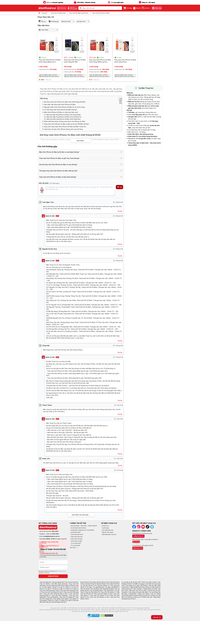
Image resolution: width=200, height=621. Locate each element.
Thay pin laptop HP (45, 582)
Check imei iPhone (144, 594)
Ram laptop (65, 599)
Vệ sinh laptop (46, 587)
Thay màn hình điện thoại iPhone (78, 13)
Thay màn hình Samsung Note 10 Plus (56, 594)
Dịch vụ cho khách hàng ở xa (50, 545)
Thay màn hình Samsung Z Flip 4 (49, 590)
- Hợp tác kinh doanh (107, 532)
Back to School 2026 (135, 595)
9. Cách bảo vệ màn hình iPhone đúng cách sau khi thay (62, 129)
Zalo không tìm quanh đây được (138, 592)
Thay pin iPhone (45, 584)
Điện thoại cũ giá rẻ (63, 585)
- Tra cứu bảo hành (75, 543)
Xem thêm (73, 547)
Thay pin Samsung (51, 585)
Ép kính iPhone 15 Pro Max (88, 582)
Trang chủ (44, 13)
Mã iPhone (144, 585)
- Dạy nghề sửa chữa (107, 530)
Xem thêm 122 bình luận (80, 515)
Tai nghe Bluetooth (98, 587)
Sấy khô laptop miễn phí (59, 602)
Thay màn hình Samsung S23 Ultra (52, 592)
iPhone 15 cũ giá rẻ (53, 600)
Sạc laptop (73, 599)
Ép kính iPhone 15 (91, 584)
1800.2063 (55, 534)
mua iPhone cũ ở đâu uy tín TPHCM (135, 597)
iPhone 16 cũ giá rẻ (66, 600)
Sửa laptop (57, 599)
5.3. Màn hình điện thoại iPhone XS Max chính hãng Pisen (62, 119)
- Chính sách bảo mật (76, 536)
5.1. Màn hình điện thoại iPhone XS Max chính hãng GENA (62, 114)
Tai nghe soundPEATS (112, 587)
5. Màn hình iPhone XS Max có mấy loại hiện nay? (60, 112)
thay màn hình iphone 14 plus (103, 594)
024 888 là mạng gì (138, 584)
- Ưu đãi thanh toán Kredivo (78, 528)
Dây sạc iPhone (85, 589)
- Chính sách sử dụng (76, 539)
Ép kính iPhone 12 (103, 585)
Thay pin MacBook (52, 597)
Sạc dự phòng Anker (96, 590)
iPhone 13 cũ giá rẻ (58, 589)
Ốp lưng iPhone (109, 590)
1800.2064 (55, 531)
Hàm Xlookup (137, 589)
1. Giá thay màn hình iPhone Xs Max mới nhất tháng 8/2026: (63, 102)
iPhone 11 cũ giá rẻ (72, 587)
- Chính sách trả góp (76, 541)
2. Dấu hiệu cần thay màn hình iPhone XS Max (59, 104)
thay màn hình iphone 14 (92, 592)
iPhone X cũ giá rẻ (58, 587)
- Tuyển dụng (105, 528)
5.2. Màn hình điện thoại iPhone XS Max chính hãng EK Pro (62, 117)
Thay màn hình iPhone (71, 582)
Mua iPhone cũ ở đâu (148, 587)
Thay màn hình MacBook (59, 595)
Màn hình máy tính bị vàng (137, 590)
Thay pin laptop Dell (58, 582)
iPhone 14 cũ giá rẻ (72, 589)
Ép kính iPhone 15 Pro (103, 582)
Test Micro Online (151, 582)
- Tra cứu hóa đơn (75, 545)
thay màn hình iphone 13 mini (100, 595)
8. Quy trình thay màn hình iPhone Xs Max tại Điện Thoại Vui (64, 126)
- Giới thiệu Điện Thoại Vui (108, 534)
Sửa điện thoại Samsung (59, 584)
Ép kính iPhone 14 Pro (103, 584)
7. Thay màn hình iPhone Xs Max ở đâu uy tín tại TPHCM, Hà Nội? (65, 124)
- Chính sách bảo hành (76, 534)
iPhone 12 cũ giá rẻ (45, 589)
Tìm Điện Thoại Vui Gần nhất (49, 542)
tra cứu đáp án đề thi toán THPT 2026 (133, 582)
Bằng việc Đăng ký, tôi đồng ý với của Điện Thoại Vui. (52, 572)
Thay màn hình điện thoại (58, 13)
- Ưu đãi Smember (75, 532)
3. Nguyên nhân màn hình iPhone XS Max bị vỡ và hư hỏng (63, 107)
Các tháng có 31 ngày (132, 585)
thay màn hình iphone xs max (100, 597)
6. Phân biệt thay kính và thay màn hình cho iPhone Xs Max (64, 121)
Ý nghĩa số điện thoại (135, 587)
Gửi (120, 187)
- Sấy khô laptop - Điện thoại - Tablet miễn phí (83, 525)
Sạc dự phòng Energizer (107, 589)
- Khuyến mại (105, 525)
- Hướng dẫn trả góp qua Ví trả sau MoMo (82, 530)
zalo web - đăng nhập (153, 597)
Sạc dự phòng (95, 589)
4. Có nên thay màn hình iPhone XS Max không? (59, 110)
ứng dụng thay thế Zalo (128, 599)
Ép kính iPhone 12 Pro (90, 585)
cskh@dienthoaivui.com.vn (51, 536)
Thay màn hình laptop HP (66, 597)
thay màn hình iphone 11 (108, 592)
